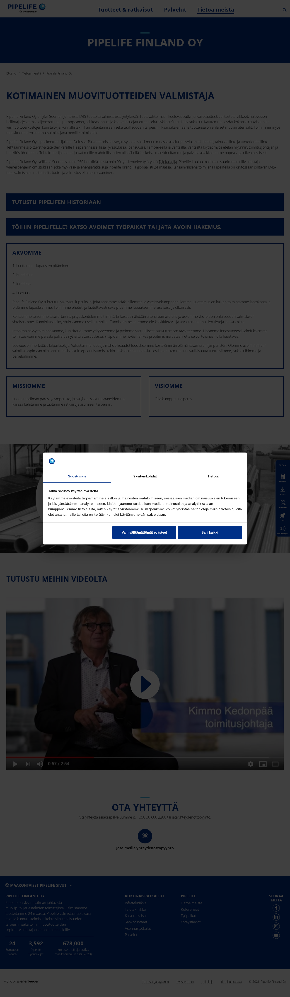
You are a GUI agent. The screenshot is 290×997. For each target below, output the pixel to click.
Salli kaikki (209, 532)
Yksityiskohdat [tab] (145, 476)
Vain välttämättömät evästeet (144, 532)
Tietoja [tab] (213, 476)
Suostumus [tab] (77, 476)
